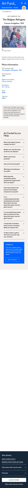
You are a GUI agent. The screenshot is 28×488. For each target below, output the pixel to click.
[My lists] (22, 3)
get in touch (21, 114)
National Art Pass (7, 7)
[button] (12, 260)
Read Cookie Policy (8, 459)
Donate (16, 7)
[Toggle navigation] (24, 8)
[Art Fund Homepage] (9, 3)
